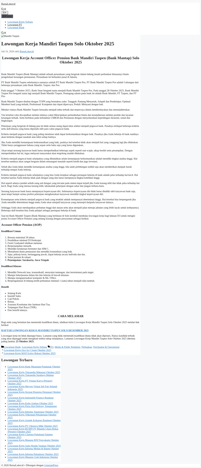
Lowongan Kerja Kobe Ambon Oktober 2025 (30, 403)
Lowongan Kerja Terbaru (20, 22)
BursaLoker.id (8, 4)
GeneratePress (51, 465)
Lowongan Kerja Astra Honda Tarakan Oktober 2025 (34, 445)
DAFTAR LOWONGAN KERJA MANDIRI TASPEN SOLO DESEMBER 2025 (45, 330)
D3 (51, 347)
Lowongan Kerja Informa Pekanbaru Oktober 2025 (33, 454)
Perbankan (86, 347)
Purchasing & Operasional (106, 347)
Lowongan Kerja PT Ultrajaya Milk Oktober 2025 (33, 426)
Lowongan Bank (16, 27)
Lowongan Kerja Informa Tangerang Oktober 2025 (33, 412)
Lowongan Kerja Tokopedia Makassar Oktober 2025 (34, 372)
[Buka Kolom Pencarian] (3, 9)
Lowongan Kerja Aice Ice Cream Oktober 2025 (27, 350)
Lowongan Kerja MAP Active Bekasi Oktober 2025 (30, 353)
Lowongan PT (15, 24)
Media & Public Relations (67, 347)
